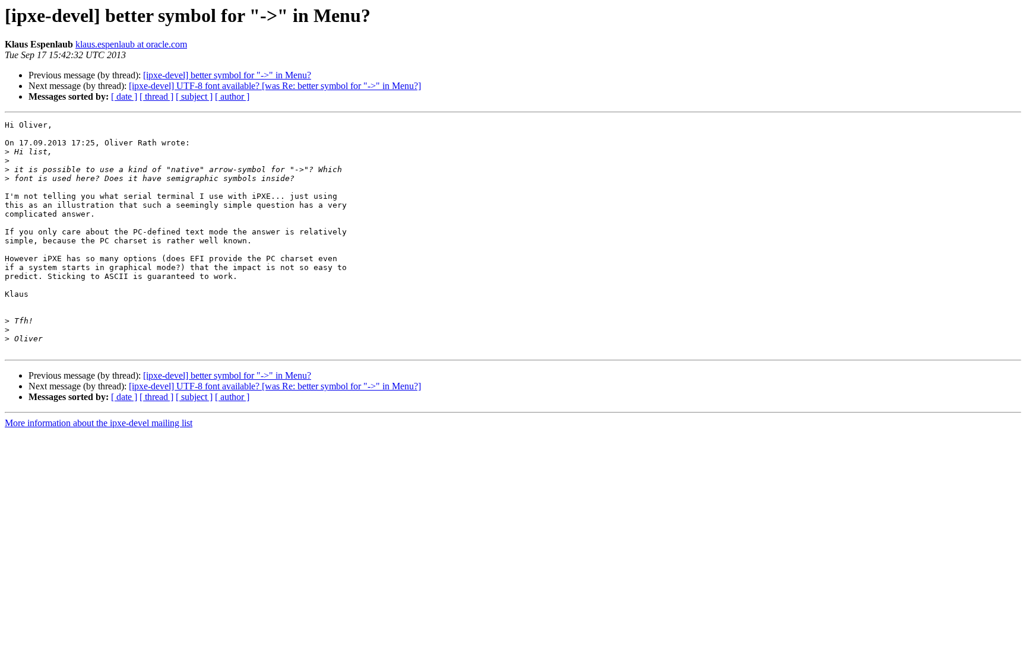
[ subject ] (194, 96)
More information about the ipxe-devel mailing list (98, 423)
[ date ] (124, 96)
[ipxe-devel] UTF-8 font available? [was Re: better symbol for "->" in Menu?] (275, 86)
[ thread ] (156, 96)
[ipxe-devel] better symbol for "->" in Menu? (227, 75)
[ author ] (232, 96)
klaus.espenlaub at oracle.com (131, 44)
